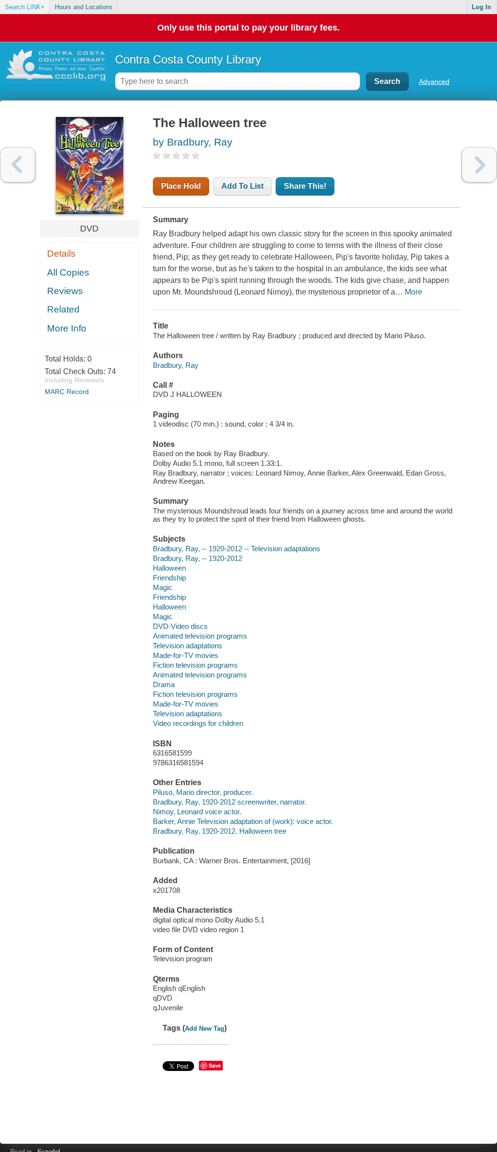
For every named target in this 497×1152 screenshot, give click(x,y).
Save (215, 1065)
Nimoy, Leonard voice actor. (197, 811)
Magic (162, 587)
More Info (66, 328)
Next (479, 164)
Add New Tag (204, 1028)
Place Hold (181, 186)
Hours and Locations (84, 7)
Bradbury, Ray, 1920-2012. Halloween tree (219, 831)
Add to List (242, 186)
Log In (481, 7)
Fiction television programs (195, 665)
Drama (164, 684)
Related (63, 309)
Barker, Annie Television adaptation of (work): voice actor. (243, 821)
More (413, 292)
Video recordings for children (198, 723)
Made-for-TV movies (185, 655)
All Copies (68, 272)
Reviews (65, 291)
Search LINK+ (25, 7)
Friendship (169, 578)
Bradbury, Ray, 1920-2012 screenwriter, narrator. (229, 802)
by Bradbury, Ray (192, 142)
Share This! (305, 186)
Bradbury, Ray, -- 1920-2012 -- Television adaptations (236, 548)
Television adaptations (187, 646)
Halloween (169, 568)
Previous (17, 164)
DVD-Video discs (180, 626)
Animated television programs (200, 636)
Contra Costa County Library (188, 59)
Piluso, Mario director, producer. (203, 792)
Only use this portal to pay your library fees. (248, 28)
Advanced (434, 81)
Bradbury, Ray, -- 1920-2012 (197, 558)
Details (61, 253)
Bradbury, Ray (176, 365)
